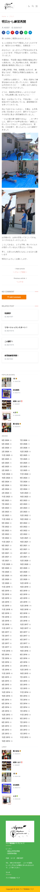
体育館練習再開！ (12, 355)
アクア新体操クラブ (13, 878)
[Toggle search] (33, 6)
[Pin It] (12, 32)
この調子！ (9, 341)
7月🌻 (15, 379)
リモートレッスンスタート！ (16, 327)
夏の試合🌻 (17, 424)
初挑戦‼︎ (8, 313)
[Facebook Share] (3, 32)
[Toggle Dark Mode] (29, 6)
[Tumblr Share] (21, 32)
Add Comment (15, 297)
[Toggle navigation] (36, 6)
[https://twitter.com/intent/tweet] (24, 6)
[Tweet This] (8, 32)
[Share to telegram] (30, 32)
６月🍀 (15, 412)
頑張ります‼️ (18, 401)
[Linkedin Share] (17, 32)
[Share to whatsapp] (26, 32)
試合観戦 (16, 390)
